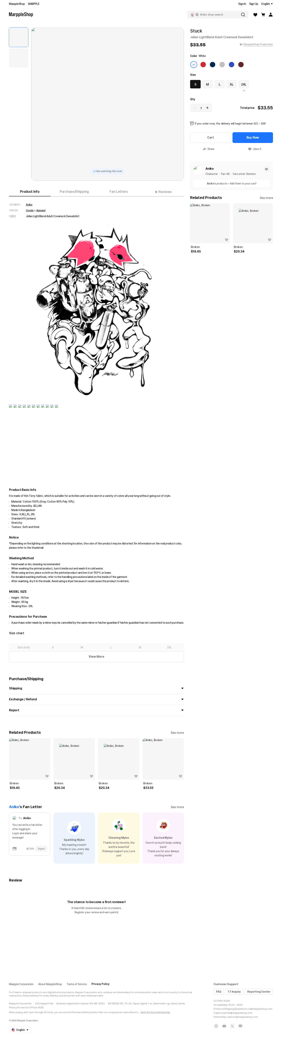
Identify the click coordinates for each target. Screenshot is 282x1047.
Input (41, 848)
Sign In (242, 3)
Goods (30, 210)
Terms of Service (77, 984)
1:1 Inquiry (234, 991)
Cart (210, 137)
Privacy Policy (101, 984)
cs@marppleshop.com (260, 1009)
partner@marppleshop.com (237, 1013)
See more (177, 733)
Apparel (40, 210)
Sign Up (253, 3)
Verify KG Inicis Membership (155, 1012)
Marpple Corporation (21, 984)
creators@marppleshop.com (242, 1017)
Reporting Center (258, 991)
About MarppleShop (50, 984)
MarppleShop (17, 3)
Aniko (29, 204)
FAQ (218, 991)
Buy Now (253, 137)
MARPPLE (34, 3)
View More (96, 656)
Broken (14, 783)
